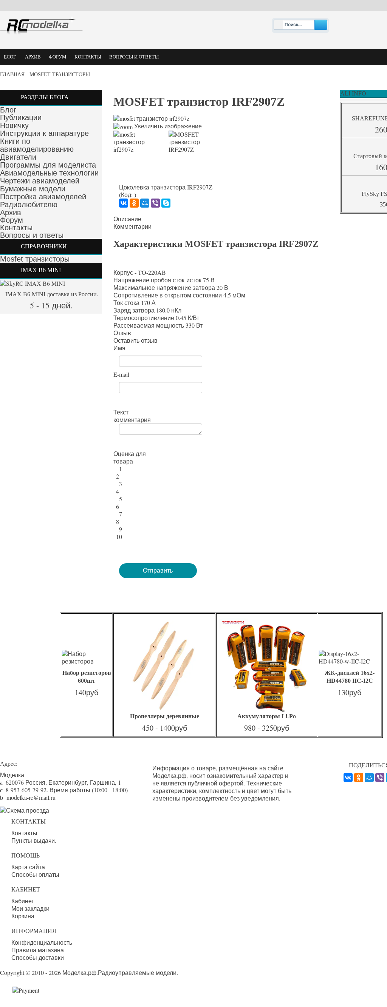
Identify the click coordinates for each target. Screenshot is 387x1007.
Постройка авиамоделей (43, 196)
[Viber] (155, 203)
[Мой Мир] (144, 203)
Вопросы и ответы (31, 235)
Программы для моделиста (48, 165)
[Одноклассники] (134, 203)
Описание (127, 219)
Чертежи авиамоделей (39, 181)
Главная (12, 74)
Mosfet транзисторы (59, 74)
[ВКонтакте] (123, 203)
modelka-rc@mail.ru (31, 797)
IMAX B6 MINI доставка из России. (51, 294)
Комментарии (132, 226)
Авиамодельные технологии (49, 173)
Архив (10, 212)
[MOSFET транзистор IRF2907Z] (193, 142)
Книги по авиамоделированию (37, 145)
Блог (8, 110)
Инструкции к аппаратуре (44, 133)
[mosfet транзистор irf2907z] (138, 142)
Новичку (14, 125)
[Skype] (165, 203)
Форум (11, 220)
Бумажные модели (32, 189)
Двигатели (18, 157)
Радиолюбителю (28, 204)
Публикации (21, 117)
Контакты (16, 227)
